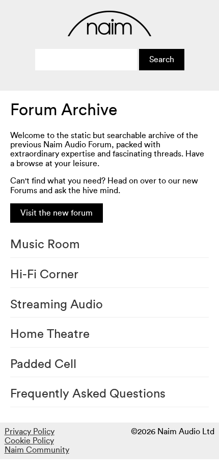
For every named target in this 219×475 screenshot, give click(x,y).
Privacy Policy (29, 432)
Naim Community (37, 450)
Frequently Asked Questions (88, 394)
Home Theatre (50, 334)
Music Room (45, 245)
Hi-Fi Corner (44, 275)
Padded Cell (43, 364)
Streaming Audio (56, 305)
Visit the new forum (56, 213)
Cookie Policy (29, 441)
